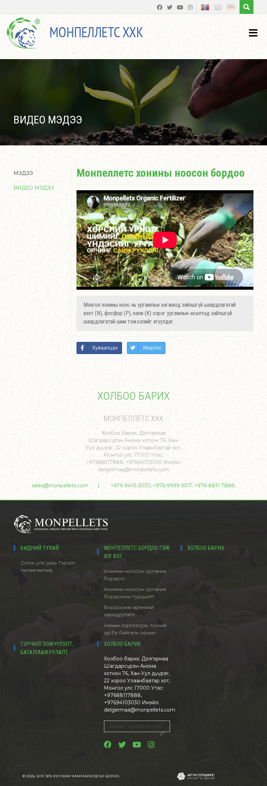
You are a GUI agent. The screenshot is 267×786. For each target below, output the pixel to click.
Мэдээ (23, 173)
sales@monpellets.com (60, 485)
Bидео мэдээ (34, 188)
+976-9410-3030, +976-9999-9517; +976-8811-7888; (173, 485)
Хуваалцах (105, 348)
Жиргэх (152, 348)
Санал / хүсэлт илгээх (136, 726)
